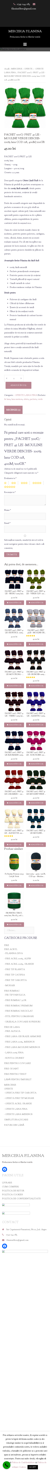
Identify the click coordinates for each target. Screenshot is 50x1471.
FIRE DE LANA (12, 1027)
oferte (26, 399)
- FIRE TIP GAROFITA (15, 980)
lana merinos (16, 399)
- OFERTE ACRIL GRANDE (18, 1103)
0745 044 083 (23, 4)
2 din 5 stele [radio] (14, 483)
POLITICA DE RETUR (13, 1190)
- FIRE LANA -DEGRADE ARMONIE (22, 1036)
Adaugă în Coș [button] (15, 603)
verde (40, 399)
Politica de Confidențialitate (23, 1462)
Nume (7, 510)
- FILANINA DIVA (13, 953)
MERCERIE (16, 68)
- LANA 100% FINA (13, 1052)
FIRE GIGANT (11, 1068)
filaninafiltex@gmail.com (23, 8)
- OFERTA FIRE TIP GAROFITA (20, 1092)
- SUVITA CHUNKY (14, 1058)
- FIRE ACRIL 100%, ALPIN (17, 958)
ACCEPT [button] (32, 1467)
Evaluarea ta (10, 478)
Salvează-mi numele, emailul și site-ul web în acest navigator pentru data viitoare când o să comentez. (24, 544)
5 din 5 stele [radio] (11, 487)
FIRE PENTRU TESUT (15, 1074)
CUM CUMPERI (10, 1186)
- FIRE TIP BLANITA (14, 969)
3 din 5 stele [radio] (25, 483)
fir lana (7, 399)
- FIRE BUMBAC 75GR (15, 1000)
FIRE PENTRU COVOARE (17, 1063)
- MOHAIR (9, 985)
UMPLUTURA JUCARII (16, 1119)
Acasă (6, 68)
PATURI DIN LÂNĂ (14, 1125)
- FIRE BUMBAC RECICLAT (18, 1011)
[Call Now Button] (6, 1465)
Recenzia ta (10, 492)
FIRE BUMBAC (12, 990)
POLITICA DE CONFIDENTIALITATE (21, 1198)
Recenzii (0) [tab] (13, 409)
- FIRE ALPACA (12, 1031)
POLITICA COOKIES (12, 1194)
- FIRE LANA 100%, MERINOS (19, 1041)
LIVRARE (7, 1182)
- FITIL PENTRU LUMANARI (19, 1016)
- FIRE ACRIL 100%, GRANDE (19, 964)
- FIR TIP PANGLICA (14, 994)
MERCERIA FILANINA (25, 31)
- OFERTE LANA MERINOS (18, 1114)
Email (7, 523)
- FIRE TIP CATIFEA (14, 974)
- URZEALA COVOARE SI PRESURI (22, 1021)
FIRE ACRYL (10, 949)
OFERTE (28, 68)
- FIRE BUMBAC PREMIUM (18, 1005)
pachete (33, 399)
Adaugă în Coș (18, 385)
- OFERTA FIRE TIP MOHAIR (19, 1098)
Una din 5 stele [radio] (6, 483)
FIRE (6, 945)
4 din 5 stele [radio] (38, 483)
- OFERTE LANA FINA (25, 395)
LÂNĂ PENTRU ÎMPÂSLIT (18, 1079)
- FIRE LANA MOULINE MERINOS (22, 1047)
